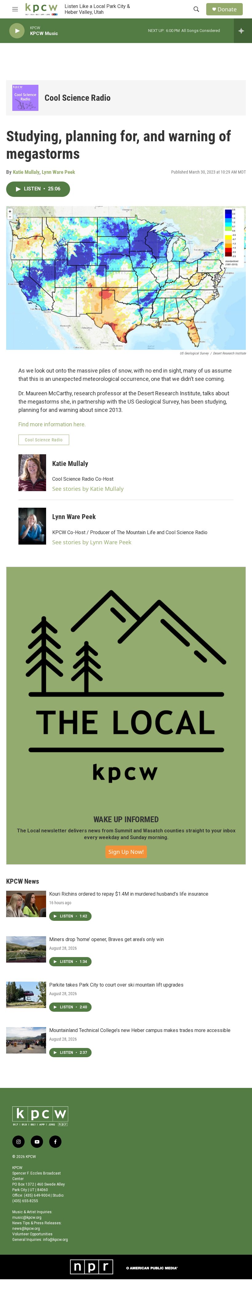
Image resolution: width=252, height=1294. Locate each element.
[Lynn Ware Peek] (32, 526)
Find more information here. (52, 424)
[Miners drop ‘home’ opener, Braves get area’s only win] (26, 949)
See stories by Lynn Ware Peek (92, 542)
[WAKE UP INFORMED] (126, 686)
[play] (17, 30)
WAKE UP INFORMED (126, 819)
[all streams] (243, 30)
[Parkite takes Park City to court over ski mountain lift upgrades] (26, 995)
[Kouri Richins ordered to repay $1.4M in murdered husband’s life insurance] (26, 904)
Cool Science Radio (78, 98)
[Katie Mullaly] (32, 472)
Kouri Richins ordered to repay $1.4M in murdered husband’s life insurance (128, 894)
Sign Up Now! (126, 851)
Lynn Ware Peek (58, 172)
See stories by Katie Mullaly (88, 488)
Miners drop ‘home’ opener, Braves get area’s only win (106, 939)
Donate (227, 9)
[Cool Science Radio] (25, 98)
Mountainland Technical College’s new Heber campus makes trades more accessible (139, 1030)
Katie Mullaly (26, 172)
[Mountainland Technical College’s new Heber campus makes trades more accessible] (26, 1040)
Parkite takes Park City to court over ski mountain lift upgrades (116, 985)
